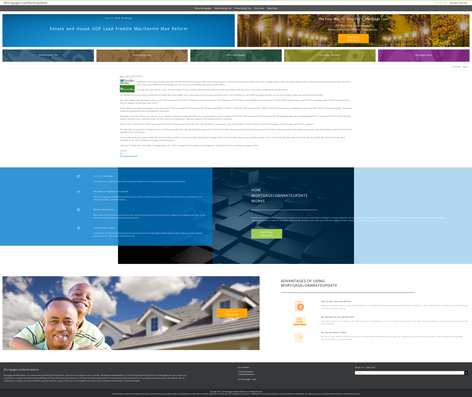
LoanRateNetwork (246, 374)
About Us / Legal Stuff (365, 367)
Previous (457, 66)
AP (121, 153)
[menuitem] (204, 8)
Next (465, 66)
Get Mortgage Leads (247, 379)
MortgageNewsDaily (128, 156)
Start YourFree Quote (353, 38)
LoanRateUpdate (245, 371)
